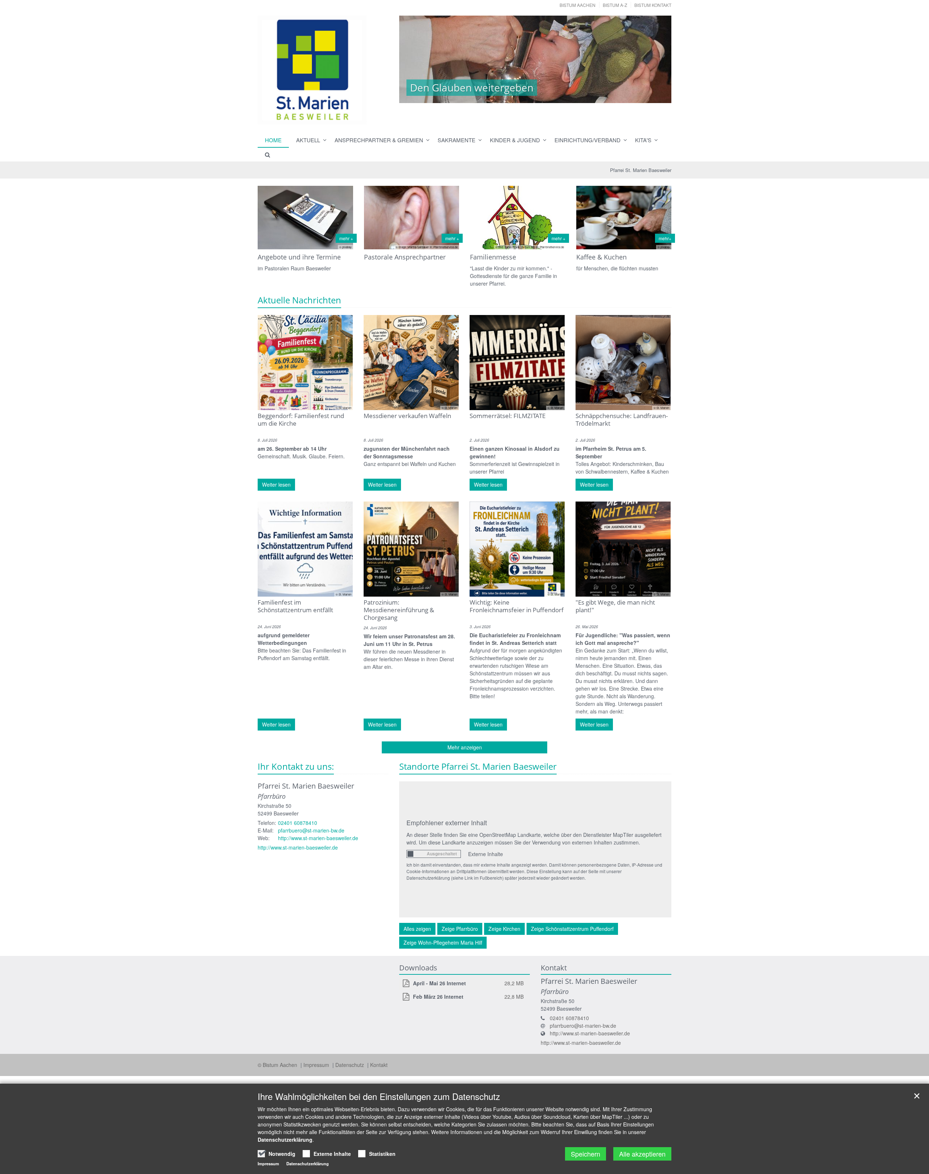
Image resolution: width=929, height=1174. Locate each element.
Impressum (317, 1064)
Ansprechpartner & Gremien (379, 140)
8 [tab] (557, 95)
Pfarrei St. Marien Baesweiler (640, 170)
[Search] (264, 154)
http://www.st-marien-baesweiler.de (318, 838)
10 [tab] (578, 95)
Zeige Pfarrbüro (460, 928)
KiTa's (643, 140)
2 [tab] (491, 95)
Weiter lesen (276, 484)
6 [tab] (535, 95)
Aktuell (308, 140)
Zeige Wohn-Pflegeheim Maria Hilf (443, 942)
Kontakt (379, 1064)
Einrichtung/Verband (587, 140)
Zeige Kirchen (504, 928)
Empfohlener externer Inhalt (446, 822)
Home (273, 140)
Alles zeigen (417, 928)
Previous (417, 59)
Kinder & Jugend (515, 140)
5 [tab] (524, 95)
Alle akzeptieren (642, 1153)
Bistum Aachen (578, 5)
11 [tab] (589, 95)
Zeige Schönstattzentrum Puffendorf (572, 928)
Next (653, 59)
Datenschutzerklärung (285, 1139)
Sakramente (456, 140)
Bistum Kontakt (652, 5)
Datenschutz (350, 1064)
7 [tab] (546, 95)
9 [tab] (568, 95)
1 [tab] (480, 95)
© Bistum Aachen (278, 1064)
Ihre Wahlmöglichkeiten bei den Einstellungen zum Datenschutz (379, 1096)
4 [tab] (513, 95)
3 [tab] (502, 95)
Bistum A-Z (615, 5)
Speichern (585, 1153)
